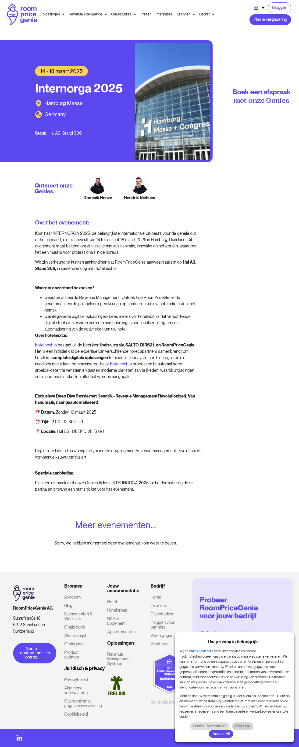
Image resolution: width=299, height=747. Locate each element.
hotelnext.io (46, 344)
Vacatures (159, 643)
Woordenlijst (75, 635)
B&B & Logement (116, 621)
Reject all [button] (242, 726)
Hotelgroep (117, 610)
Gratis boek (74, 627)
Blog (68, 605)
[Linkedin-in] (19, 738)
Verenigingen (161, 635)
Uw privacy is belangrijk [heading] (233, 641)
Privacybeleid (76, 679)
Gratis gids (73, 643)
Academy (72, 597)
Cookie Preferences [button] (209, 726)
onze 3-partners (201, 651)
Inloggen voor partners (162, 624)
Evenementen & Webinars (78, 616)
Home (155, 597)
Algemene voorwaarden (76, 690)
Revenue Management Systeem (119, 659)
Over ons (158, 605)
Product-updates (72, 654)
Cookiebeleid (76, 714)
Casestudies (161, 613)
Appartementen (121, 631)
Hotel (112, 601)
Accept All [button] (221, 734)
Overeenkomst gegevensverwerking (79, 703)
